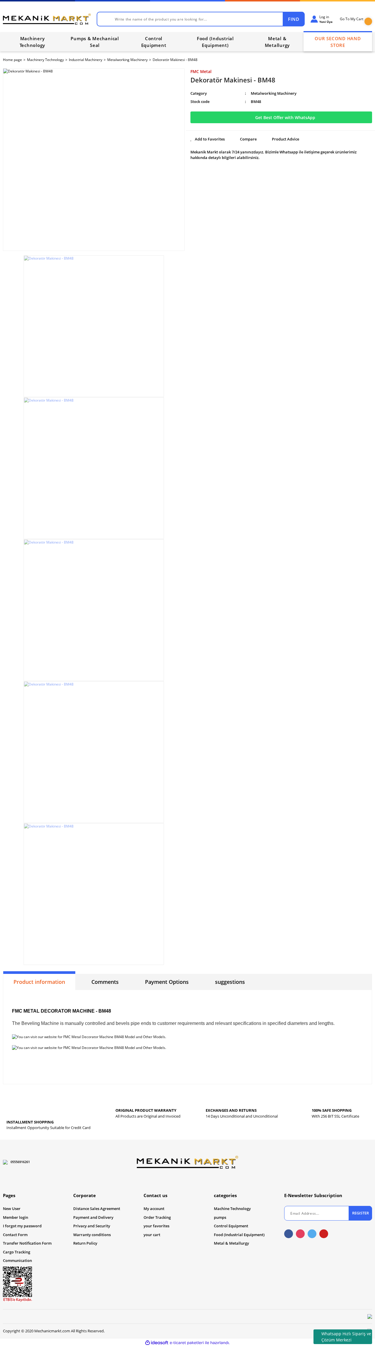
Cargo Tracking (16, 1252)
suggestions (230, 981)
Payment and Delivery (93, 1217)
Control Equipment (231, 1225)
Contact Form (15, 1234)
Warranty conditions (92, 1234)
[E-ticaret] (187, 1343)
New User (12, 1208)
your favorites (156, 1225)
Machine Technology (232, 1208)
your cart (152, 1234)
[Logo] (47, 19)
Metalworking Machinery (273, 93)
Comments (105, 981)
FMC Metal (201, 71)
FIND (293, 19)
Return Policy (85, 1243)
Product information (39, 981)
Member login (15, 1217)
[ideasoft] (156, 1343)
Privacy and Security (91, 1225)
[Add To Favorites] (207, 139)
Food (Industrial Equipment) (239, 1234)
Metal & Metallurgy (231, 1243)
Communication (17, 1260)
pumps (220, 1217)
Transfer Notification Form (27, 1243)
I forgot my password (22, 1225)
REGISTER (360, 1213)
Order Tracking (157, 1217)
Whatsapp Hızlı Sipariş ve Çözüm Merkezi (346, 1337)
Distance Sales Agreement (96, 1208)
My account (154, 1208)
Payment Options (167, 981)
